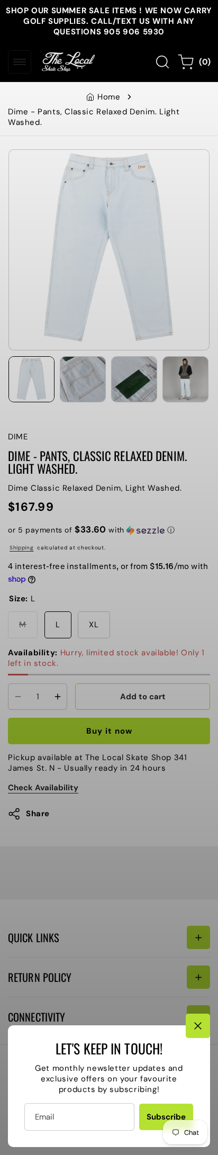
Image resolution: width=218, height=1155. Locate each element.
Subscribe (166, 1117)
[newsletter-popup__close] (198, 1026)
